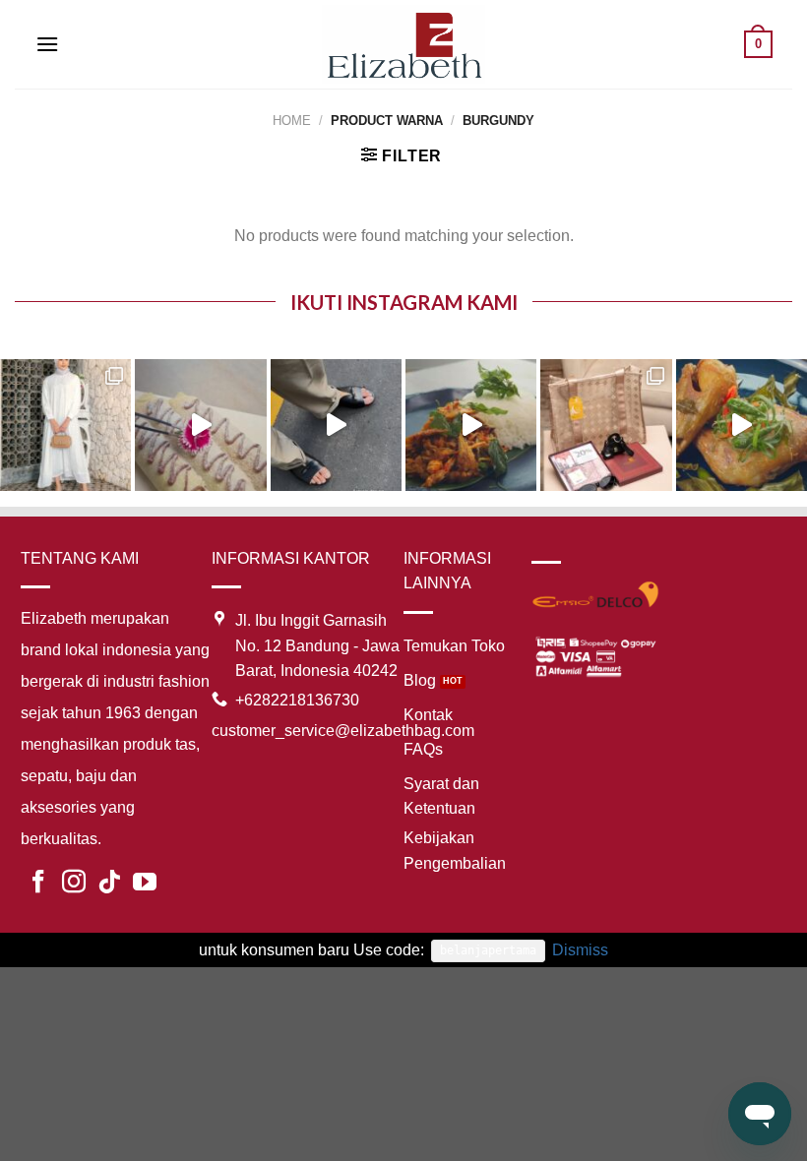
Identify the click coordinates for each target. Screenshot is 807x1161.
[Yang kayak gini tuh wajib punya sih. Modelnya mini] (336, 424)
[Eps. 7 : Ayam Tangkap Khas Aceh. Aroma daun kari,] (741, 424)
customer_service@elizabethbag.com (343, 730)
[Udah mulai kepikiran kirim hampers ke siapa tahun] (605, 424)
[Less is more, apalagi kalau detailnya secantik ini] (65, 424)
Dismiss (580, 950)
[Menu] (47, 44)
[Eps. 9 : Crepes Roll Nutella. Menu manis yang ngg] (200, 424)
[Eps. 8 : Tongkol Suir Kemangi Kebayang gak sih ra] (470, 424)
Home (292, 120)
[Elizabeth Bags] (403, 44)
